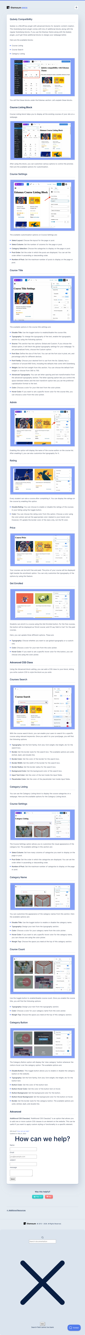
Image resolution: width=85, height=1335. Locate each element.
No (50, 1197)
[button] (42, 1282)
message (13, 1167)
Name (12, 1145)
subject (13, 1160)
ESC (42, 1324)
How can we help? (23, 1131)
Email (12, 1152)
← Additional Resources (16, 1210)
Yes (38, 1197)
